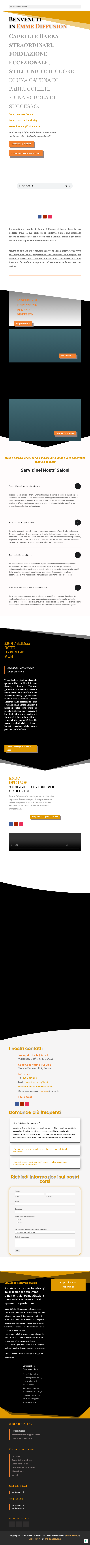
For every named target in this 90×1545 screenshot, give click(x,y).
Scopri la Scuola (23, 323)
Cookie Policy (35, 1539)
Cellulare (19, 1209)
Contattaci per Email (21, 143)
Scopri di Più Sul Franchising (68, 1284)
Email (18, 1202)
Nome (18, 1191)
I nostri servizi (67, 355)
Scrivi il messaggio (22, 1237)
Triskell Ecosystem (53, 1539)
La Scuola (16, 1456)
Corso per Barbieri (20, 1463)
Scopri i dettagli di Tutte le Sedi (19, 748)
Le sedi (15, 1475)
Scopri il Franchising (65, 433)
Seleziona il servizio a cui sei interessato (31, 1229)
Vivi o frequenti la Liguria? (25, 1217)
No (21, 1223)
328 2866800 (30, 1077)
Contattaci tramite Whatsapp (25, 153)
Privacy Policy (72, 1535)
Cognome (49, 1196)
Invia (17, 1250)
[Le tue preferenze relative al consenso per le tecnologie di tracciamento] (86, 1541)
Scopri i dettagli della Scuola (45, 816)
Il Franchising (18, 1471)
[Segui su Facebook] (39, 216)
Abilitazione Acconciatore (23, 1467)
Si (20, 1220)
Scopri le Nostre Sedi (64, 388)
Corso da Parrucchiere (22, 1460)
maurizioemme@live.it (36, 1082)
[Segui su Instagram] (50, 216)
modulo (43, 1091)
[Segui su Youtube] (45, 216)
